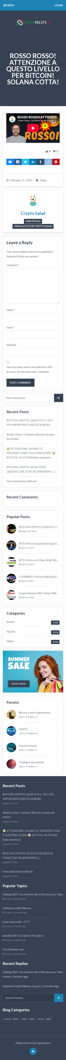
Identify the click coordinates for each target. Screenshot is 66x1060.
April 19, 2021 (27, 547)
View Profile (33, 221)
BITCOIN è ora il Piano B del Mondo (40, 560)
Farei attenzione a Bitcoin (22, 481)
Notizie (11, 631)
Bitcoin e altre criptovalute (34, 712)
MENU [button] (10, 5)
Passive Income (28, 745)
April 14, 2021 (27, 581)
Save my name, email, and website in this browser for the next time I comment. (29, 369)
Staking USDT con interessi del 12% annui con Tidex (33, 894)
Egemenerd (44, 1042)
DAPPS (23, 729)
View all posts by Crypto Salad (33, 226)
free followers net (13, 949)
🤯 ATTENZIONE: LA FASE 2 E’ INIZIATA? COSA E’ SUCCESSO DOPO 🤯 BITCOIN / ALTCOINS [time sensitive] (31, 453)
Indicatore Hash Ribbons (17, 908)
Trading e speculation (31, 762)
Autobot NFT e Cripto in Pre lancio (23, 935)
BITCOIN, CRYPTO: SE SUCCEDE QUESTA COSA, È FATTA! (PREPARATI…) (31, 469)
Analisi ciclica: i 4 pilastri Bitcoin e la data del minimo (30, 437)
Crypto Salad (33, 213)
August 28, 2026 (29, 531)
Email (11, 327)
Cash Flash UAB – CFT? (16, 921)
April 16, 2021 (27, 564)
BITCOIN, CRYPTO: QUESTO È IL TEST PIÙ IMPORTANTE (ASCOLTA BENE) (30, 422)
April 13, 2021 (27, 597)
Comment (13, 265)
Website (11, 344)
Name (11, 309)
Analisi (10, 621)
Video (43, 180)
